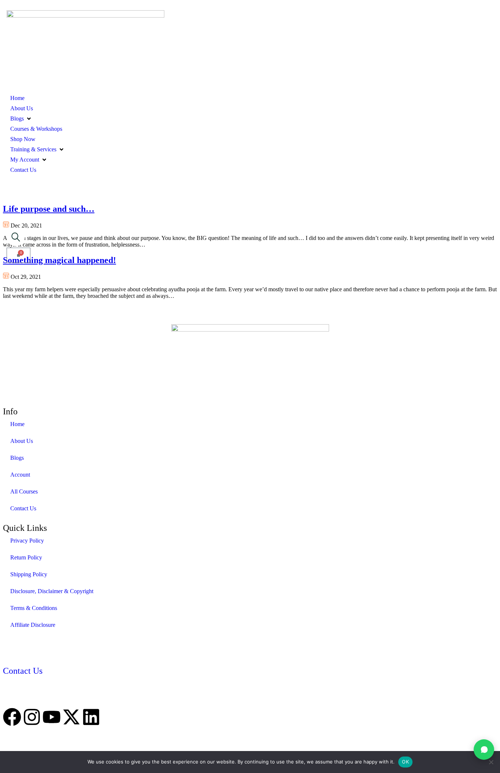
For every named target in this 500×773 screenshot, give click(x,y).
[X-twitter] (71, 717)
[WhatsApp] (484, 749)
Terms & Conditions (33, 608)
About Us (21, 441)
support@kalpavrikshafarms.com (41, 698)
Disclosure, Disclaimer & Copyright (51, 591)
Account (20, 474)
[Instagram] (32, 717)
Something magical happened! (59, 260)
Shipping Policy (28, 574)
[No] (491, 762)
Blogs (17, 458)
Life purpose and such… (48, 209)
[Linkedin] (91, 717)
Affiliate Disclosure (32, 625)
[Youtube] (51, 717)
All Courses (24, 491)
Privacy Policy (27, 540)
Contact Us (23, 508)
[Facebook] (12, 717)
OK (405, 762)
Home (17, 424)
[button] (21, 119)
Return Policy (26, 557)
